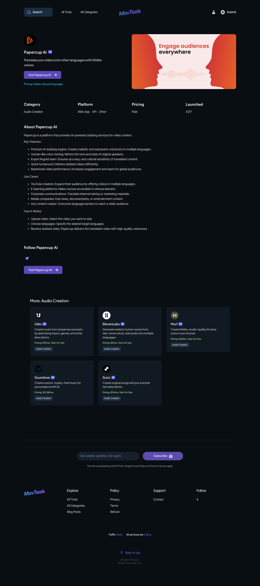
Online (147, 534)
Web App (84, 112)
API (94, 112)
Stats (119, 534)
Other (102, 112)
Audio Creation (33, 112)
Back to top (132, 553)
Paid (134, 112)
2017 (189, 112)
